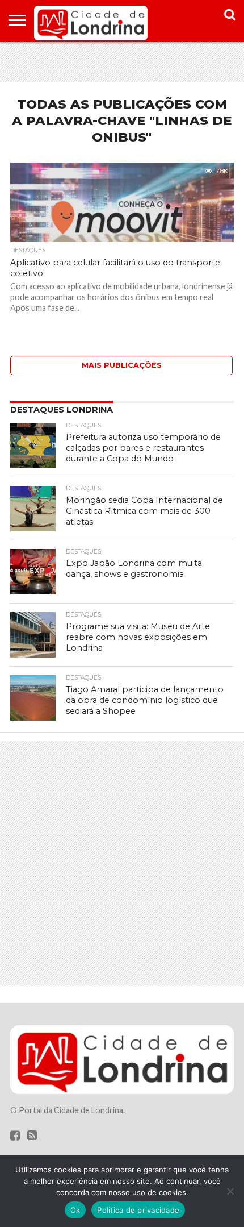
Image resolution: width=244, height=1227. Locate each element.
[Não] (229, 1191)
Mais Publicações (122, 365)
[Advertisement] (122, 62)
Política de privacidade (138, 1209)
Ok (75, 1209)
